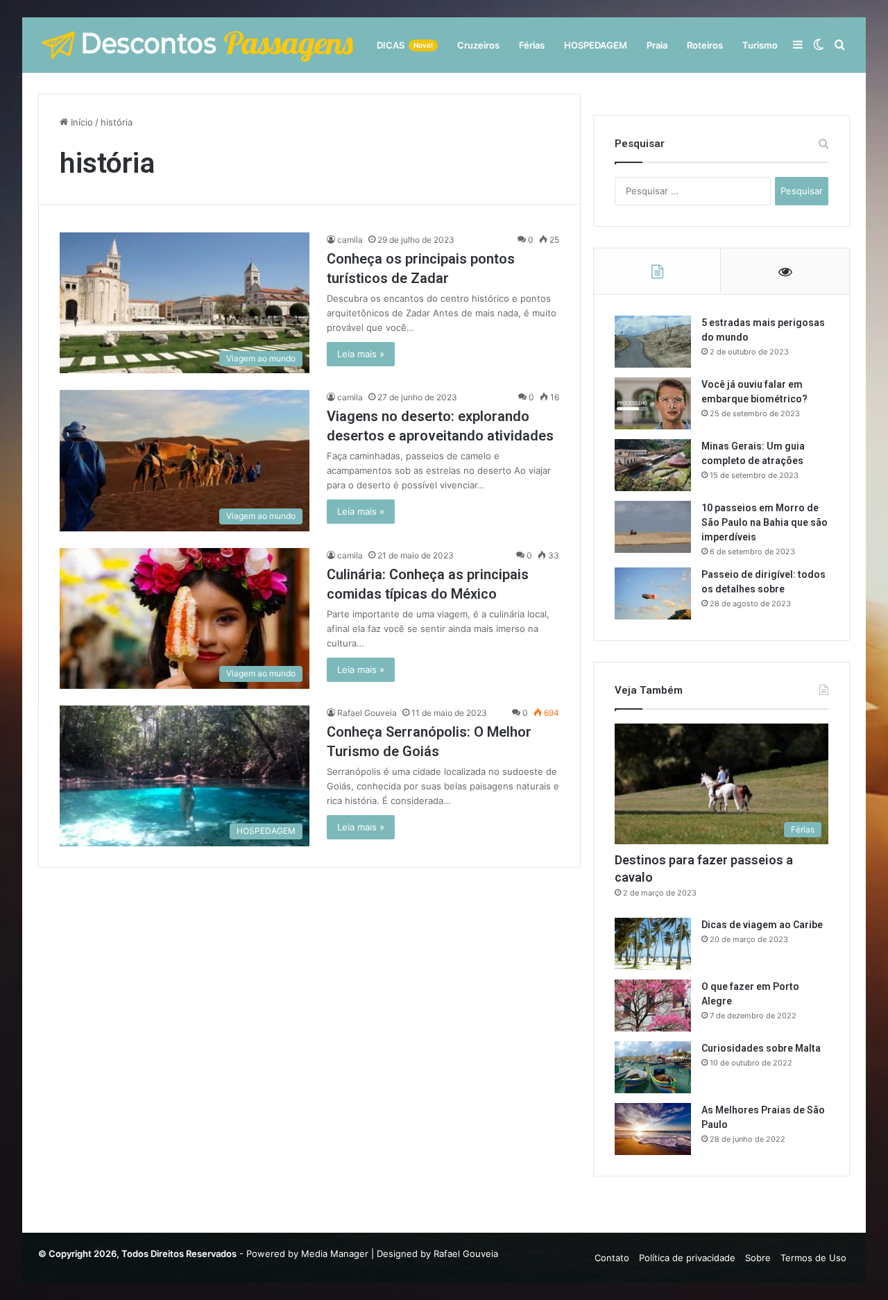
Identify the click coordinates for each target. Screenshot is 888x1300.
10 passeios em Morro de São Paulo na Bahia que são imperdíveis (764, 522)
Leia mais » (360, 353)
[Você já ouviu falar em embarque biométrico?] (653, 403)
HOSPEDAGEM (595, 45)
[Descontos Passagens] (197, 45)
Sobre (758, 1257)
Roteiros (705, 45)
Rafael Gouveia (367, 713)
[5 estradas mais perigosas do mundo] (653, 342)
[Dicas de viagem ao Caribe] (653, 944)
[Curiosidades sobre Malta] (653, 1067)
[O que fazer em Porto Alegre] (653, 1006)
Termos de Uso (813, 1257)
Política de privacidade (687, 1257)
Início (80, 122)
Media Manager (334, 1253)
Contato (612, 1257)
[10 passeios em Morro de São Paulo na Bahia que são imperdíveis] (653, 527)
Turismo (760, 45)
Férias (532, 45)
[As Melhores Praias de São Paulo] (653, 1129)
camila (350, 239)
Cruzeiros (478, 45)
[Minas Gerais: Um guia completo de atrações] (653, 465)
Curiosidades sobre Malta (761, 1048)
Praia (657, 45)
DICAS (405, 45)
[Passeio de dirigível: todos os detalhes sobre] (653, 593)
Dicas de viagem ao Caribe (762, 924)
